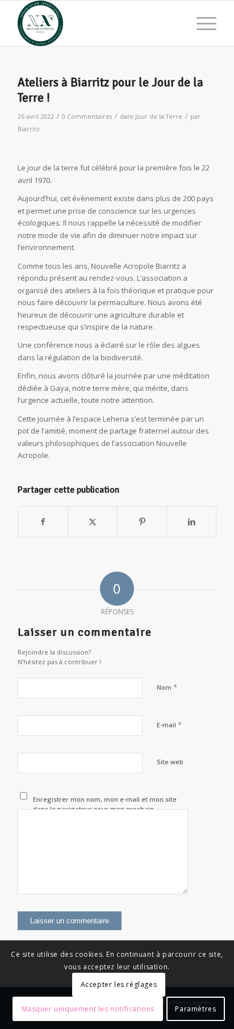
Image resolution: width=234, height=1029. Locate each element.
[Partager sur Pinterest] (142, 521)
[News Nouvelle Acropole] (97, 23)
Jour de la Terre (158, 116)
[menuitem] (200, 23)
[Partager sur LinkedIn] (191, 521)
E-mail (169, 724)
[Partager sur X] (92, 521)
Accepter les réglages (119, 984)
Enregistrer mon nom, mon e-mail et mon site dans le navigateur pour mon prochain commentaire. (105, 808)
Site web (170, 761)
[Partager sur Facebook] (43, 521)
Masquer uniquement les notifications (88, 1009)
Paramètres (195, 1009)
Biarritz (29, 129)
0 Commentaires (87, 116)
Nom (167, 687)
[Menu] (200, 23)
